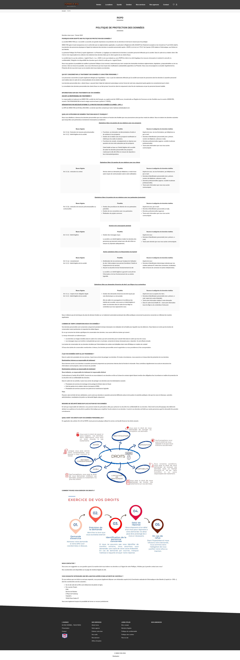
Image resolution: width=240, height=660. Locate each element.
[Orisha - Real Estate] (123, 656)
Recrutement (95, 637)
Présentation (65, 628)
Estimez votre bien (97, 631)
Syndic (119, 4)
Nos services (140, 4)
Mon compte (125, 625)
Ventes (98, 4)
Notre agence (96, 628)
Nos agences (154, 4)
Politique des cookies (127, 634)
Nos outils (95, 634)
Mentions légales (126, 628)
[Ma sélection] (174, 4)
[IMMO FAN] (71, 4)
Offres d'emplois (96, 641)
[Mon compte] (176, 4)
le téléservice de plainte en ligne (92, 585)
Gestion (129, 4)
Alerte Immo (95, 625)
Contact (166, 4)
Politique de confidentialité (129, 631)
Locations (108, 4)
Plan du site (124, 637)
